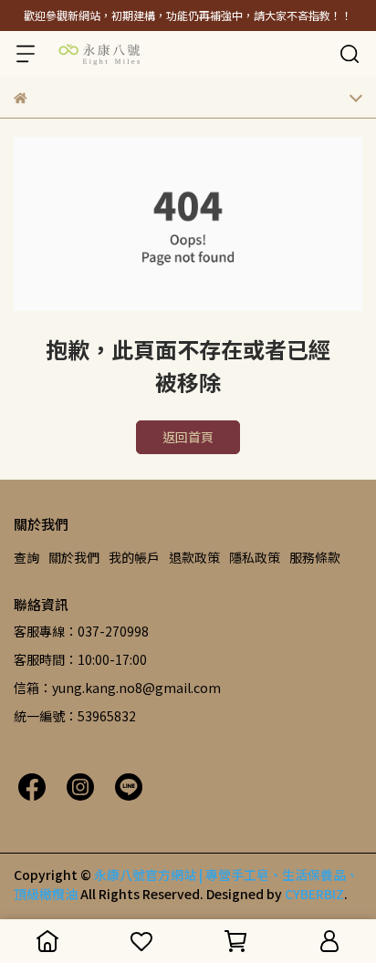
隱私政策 (254, 557)
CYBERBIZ (314, 894)
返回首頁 (188, 437)
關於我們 (73, 557)
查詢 (26, 557)
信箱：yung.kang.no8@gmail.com (117, 687)
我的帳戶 (134, 557)
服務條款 (314, 557)
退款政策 (194, 557)
